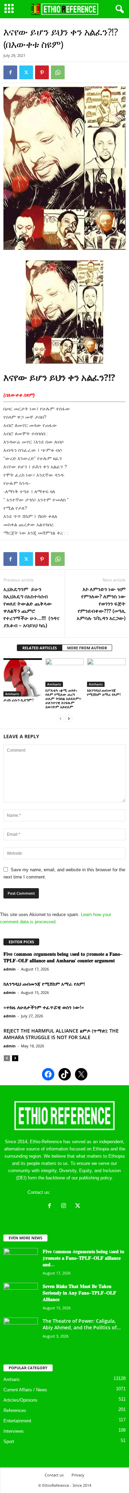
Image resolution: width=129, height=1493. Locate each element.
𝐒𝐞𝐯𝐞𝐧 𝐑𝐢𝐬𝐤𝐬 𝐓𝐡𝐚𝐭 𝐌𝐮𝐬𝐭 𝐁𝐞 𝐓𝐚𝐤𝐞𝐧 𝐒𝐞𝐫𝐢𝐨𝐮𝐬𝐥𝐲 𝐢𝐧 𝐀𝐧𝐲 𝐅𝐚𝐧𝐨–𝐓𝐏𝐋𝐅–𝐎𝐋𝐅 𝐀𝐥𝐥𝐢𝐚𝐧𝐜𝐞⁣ (79, 1292)
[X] (78, 1206)
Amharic (12, 693)
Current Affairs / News (25, 1389)
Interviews (13, 1431)
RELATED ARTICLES (39, 647)
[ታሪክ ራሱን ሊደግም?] (22, 677)
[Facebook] (10, 72)
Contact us (54, 1474)
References (14, 1410)
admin (9, 969)
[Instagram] (65, 1206)
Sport (8, 1441)
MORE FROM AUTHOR (87, 647)
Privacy (78, 1474)
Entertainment (17, 1420)
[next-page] (68, 718)
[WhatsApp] (58, 72)
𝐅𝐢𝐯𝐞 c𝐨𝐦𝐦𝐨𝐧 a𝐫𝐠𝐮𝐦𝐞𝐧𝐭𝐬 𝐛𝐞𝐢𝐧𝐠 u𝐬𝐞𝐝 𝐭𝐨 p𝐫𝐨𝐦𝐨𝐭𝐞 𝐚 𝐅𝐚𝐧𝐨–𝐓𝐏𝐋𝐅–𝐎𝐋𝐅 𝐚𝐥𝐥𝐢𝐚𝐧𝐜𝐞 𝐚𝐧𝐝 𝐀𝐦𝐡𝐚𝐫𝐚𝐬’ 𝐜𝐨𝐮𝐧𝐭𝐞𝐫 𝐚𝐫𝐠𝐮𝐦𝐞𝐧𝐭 (62, 957)
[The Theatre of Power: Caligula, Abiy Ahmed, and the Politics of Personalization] (20, 1330)
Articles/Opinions (20, 1400)
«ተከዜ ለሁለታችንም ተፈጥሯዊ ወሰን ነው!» (43, 1007)
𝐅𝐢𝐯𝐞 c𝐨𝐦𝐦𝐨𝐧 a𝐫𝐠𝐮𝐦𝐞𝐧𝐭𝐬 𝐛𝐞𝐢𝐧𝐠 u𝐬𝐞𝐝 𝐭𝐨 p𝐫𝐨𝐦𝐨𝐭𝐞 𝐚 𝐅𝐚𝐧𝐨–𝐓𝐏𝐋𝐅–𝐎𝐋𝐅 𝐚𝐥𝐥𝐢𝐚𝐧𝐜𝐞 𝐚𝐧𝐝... (83, 1258)
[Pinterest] (42, 72)
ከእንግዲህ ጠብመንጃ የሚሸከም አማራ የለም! (104, 692)
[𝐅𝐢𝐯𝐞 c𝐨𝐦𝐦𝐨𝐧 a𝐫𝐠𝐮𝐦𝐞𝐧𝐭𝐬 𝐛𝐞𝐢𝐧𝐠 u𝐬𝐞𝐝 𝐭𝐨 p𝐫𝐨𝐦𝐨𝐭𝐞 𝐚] (20, 1261)
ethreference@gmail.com (77, 1192)
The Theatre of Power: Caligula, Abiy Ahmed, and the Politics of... (82, 1324)
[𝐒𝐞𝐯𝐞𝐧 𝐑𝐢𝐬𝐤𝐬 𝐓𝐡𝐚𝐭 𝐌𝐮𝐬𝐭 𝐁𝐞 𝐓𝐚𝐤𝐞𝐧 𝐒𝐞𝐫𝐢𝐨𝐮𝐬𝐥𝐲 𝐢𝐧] (20, 1296)
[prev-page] (60, 718)
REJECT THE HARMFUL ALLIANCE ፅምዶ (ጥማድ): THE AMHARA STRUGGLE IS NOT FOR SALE (61, 1033)
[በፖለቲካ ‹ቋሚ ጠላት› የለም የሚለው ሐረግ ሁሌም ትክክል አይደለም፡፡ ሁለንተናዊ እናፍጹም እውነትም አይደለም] (64, 672)
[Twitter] (26, 72)
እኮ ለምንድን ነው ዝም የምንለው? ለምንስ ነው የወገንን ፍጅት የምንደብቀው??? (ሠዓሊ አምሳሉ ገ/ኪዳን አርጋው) (101, 603)
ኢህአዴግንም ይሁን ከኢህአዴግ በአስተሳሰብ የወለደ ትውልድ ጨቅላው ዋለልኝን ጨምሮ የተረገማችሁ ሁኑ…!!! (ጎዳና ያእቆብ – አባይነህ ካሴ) (31, 607)
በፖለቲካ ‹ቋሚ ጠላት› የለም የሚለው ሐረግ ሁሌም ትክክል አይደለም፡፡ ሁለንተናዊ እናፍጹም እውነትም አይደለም (63, 698)
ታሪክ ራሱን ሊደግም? (18, 699)
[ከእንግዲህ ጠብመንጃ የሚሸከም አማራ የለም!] (106, 672)
